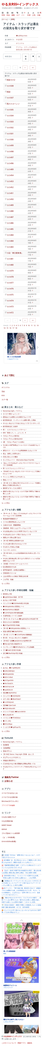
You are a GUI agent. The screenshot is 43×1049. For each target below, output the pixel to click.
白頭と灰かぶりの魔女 (10, 457)
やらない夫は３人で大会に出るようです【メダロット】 (21, 423)
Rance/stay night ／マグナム (12, 411)
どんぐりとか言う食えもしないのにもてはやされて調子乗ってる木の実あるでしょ (21, 911)
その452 (10, 187)
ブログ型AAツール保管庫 (11, 833)
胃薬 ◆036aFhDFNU (10, 693)
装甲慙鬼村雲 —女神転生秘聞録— (14, 570)
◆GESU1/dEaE (8, 677)
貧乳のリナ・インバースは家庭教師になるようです (20, 450)
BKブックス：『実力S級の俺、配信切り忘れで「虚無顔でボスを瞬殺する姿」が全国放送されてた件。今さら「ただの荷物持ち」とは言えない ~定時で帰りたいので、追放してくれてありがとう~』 (21, 891)
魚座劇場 (6, 745)
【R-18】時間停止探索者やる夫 (13, 541)
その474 (10, 300)
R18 (3, 395)
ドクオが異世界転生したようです (14, 522)
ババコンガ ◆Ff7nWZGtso (12, 718)
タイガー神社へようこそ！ (12, 414)
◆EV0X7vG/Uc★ (8, 687)
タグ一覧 (5, 399)
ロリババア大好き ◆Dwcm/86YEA (14, 712)
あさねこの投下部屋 (9, 600)
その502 (10, 127)
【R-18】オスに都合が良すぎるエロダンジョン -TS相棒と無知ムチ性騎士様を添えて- (22, 484)
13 (38, 325)
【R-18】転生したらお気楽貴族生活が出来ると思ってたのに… (21, 554)
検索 (25, 57)
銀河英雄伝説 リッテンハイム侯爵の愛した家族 (19, 420)
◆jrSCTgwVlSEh (8, 680)
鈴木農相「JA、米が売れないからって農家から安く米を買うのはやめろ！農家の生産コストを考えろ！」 (21, 861)
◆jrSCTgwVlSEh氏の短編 (11, 625)
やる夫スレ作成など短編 (11, 547)
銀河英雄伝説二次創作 (10, 426)
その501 (10, 133)
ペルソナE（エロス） (10, 550)
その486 (10, 223)
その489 (10, 169)
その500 (10, 139)
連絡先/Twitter (11, 777)
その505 (10, 109)
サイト (23, 13)
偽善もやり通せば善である (12, 537)
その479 (10, 270)
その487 (10, 217)
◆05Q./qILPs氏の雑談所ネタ (12, 644)
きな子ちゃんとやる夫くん (12, 757)
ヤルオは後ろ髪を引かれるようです (15, 544)
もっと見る (6, 503)
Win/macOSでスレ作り (10, 801)
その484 (10, 235)
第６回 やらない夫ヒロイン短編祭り (15, 638)
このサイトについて (9, 1043)
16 (10, 328)
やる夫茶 (19, 39)
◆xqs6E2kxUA (8, 690)
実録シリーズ (7, 480)
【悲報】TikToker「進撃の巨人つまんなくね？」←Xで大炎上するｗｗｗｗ (21, 856)
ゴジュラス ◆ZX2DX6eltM (11, 696)
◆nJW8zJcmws (21, 35)
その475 (10, 294)
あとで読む (9, 375)
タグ (18, 15)
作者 (29, 15)
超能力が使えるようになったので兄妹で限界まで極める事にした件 (21, 492)
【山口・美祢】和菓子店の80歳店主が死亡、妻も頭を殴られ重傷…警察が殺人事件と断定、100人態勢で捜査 (21, 872)
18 (16, 328)
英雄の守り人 (7, 751)
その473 (10, 306)
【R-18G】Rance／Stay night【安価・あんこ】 (18, 754)
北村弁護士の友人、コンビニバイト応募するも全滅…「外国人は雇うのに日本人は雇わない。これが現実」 (20, 877)
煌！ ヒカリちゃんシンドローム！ (15, 430)
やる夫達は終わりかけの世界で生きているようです (20, 531)
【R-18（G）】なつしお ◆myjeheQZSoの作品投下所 (20, 619)
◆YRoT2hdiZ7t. (8, 684)
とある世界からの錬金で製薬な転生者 (15, 576)
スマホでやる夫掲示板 (10, 797)
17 (13, 328)
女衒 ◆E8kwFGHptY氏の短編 (12, 653)
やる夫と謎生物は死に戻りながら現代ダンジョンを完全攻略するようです (21, 560)
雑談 (8, 91)
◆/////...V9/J (7, 721)
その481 (10, 259)
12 (35, 325)
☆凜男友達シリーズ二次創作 (12, 616)
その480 (10, 265)
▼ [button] (33, 56)
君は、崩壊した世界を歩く (12, 454)
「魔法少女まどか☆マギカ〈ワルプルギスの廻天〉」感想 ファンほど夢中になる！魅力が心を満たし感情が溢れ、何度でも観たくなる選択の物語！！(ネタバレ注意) (21, 900)
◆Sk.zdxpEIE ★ (8, 715)
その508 (10, 86)
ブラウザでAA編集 (8, 805)
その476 (10, 288)
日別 (3, 15)
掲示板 (39, 13)
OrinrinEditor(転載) (9, 841)
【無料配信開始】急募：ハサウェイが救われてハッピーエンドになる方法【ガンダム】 (21, 866)
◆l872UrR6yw (7, 724)
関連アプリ (22, 1043)
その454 (10, 175)
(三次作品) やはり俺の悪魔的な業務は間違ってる (19, 764)
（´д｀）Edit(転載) (8, 837)
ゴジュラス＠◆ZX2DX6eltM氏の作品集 (16, 603)
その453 (10, 181)
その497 (10, 157)
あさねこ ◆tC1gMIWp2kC (11, 668)
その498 (10, 151)
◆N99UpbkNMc (8, 674)
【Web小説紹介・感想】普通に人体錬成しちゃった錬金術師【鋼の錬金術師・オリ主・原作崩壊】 (21, 906)
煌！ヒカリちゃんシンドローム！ (14, 468)
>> (33, 67)
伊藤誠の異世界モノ (9, 761)
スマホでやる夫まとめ (10, 793)
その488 (10, 211)
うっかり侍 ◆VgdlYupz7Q (12, 727)
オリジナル (20, 43)
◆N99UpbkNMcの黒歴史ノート (13, 606)
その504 (10, 115)
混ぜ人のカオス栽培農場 (11, 622)
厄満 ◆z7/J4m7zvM (9, 705)
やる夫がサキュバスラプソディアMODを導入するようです (22, 768)
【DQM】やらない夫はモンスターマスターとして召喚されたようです (22, 472)
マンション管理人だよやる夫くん (14, 477)
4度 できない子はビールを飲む (14, 442)
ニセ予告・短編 (8, 579)
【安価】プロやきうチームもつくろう (15, 564)
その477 (10, 282)
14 (4, 328)
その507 (10, 97)
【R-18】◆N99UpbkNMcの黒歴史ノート (16, 628)
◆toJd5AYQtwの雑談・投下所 (13, 597)
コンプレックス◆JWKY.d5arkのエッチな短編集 (18, 647)
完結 (3, 391)
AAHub (4, 829)
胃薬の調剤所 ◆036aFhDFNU (13, 631)
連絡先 (29, 1043)
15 (7, 328)
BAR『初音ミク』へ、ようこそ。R (14, 433)
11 (32, 325)
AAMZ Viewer (7, 825)
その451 (10, 193)
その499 (10, 145)
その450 (10, 199)
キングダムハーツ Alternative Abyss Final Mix (18, 460)
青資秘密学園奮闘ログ (10, 519)
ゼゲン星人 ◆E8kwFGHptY (12, 699)
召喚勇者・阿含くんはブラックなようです (17, 528)
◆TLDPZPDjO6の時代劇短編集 (13, 613)
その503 (10, 121)
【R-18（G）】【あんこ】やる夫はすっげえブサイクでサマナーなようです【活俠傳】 (22, 514)
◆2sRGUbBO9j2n (9, 671)
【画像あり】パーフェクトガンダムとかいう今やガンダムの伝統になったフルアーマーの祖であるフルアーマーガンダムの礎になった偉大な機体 (21, 883)
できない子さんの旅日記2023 (12, 439)
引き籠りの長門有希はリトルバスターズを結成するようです (21, 446)
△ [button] (39, 56)
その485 (10, 229)
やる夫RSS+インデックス (20, 4)
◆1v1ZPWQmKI (8, 702)
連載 (13, 15)
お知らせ (8, 781)
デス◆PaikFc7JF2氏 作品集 (12, 650)
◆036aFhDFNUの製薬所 (11, 610)
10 (29, 325)
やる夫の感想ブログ (9, 817)
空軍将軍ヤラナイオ (9, 573)
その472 (10, 312)
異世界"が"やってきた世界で (12, 488)
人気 (33, 15)
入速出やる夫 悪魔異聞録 (12, 525)
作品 (8, 15)
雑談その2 (11, 80)
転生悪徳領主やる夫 (9, 567)
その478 (10, 277)
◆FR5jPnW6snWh (9, 708)
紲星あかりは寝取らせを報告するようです (17, 417)
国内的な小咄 (7, 594)
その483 (10, 247)
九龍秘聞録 (6, 748)
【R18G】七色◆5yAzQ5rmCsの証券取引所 (17, 641)
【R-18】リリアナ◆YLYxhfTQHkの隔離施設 (17, 635)
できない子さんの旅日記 (11, 436)
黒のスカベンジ (13, 103)
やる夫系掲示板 (7, 821)
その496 (10, 163)
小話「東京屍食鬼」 (15, 253)
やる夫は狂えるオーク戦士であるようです (17, 534)
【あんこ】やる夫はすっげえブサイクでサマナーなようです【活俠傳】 (21, 464)
